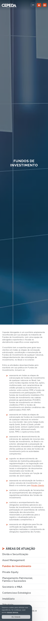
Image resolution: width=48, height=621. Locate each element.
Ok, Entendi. (16, 617)
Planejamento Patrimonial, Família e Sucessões (17, 579)
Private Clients (37, 485)
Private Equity (10, 572)
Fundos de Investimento (16, 566)
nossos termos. (12, 612)
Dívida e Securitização (15, 554)
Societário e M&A (12, 586)
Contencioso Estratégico (16, 592)
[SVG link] (9, 6)
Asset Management (13, 560)
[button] (45, 5)
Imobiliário (8, 598)
